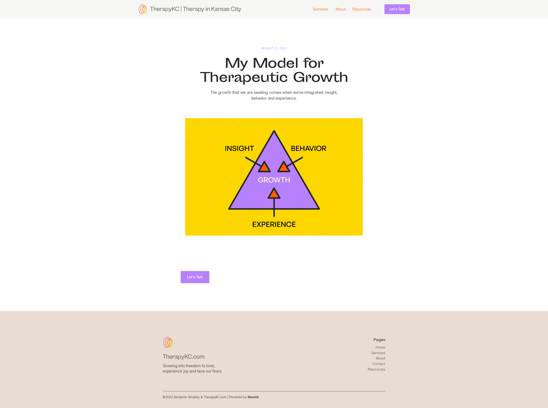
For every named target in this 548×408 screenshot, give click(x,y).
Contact (378, 364)
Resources (361, 9)
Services (320, 9)
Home (380, 347)
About (340, 9)
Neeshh (253, 397)
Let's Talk (397, 9)
